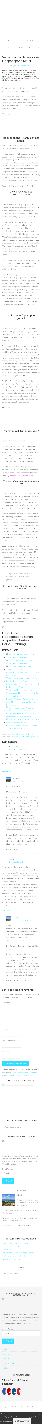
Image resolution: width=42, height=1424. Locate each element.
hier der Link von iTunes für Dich (21, 476)
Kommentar (7, 1003)
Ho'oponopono (30, 737)
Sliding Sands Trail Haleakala (11, 1259)
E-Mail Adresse (7, 1169)
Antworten (6, 771)
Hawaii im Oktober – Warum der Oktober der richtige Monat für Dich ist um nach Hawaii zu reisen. (22, 702)
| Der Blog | (6, 1354)
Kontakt (5, 1368)
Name (5, 1029)
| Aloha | (5, 1349)
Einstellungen (22, 1421)
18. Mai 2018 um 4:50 (17, 749)
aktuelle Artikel (15, 734)
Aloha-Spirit (28, 88)
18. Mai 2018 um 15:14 (22, 781)
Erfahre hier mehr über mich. (12, 1231)
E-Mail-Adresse (9, 1040)
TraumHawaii (21, 9)
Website (5, 1051)
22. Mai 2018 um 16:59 (22, 921)
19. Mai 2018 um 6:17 (17, 862)
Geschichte (15, 737)
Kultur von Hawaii (27, 734)
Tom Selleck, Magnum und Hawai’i (13, 1256)
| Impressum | (7, 1358)
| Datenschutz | (8, 1363)
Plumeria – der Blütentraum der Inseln (15, 1243)
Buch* (7, 619)
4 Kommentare (23, 66)
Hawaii (21, 737)
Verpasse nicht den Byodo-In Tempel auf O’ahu (18, 1253)
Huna (37, 737)
